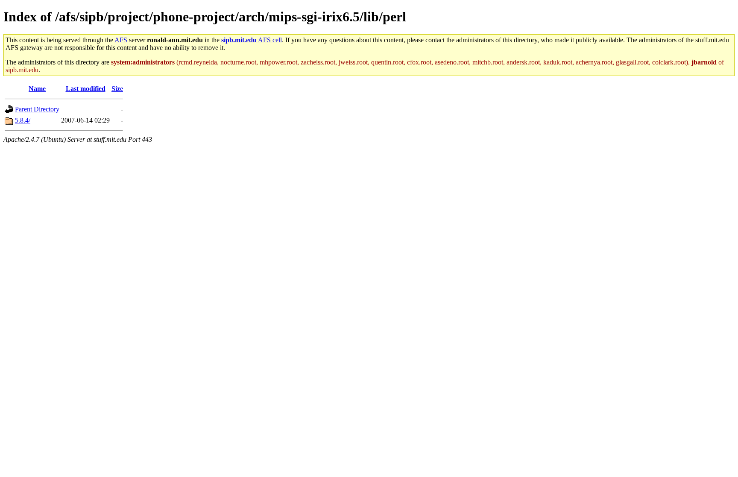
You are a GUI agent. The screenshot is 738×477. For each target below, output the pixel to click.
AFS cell (251, 40)
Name (37, 88)
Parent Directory (37, 109)
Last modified (85, 88)
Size (117, 88)
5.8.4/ (22, 120)
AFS (120, 40)
